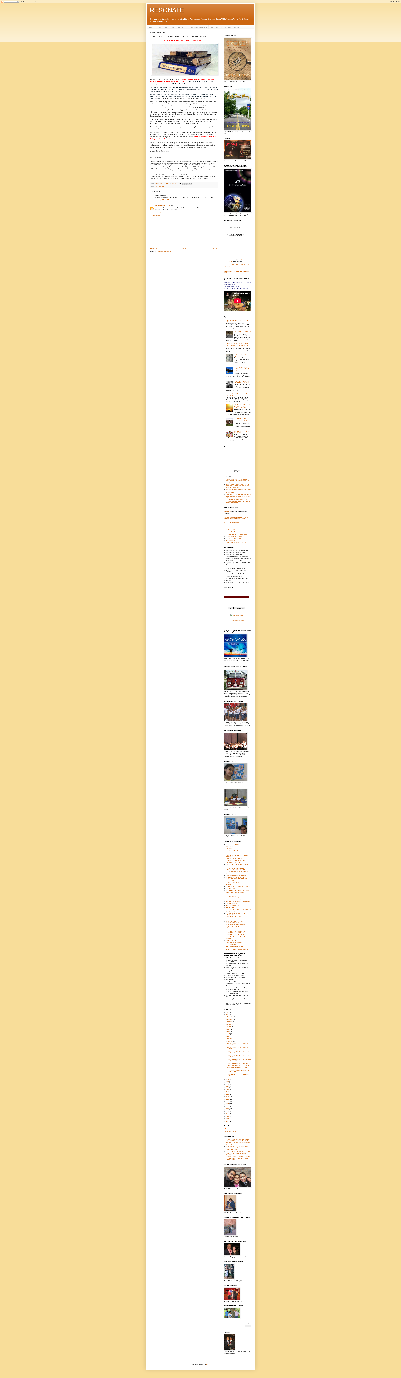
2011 (227, 1111)
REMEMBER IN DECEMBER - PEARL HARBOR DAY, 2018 (242, 382)
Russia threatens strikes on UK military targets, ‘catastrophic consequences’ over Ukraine (237, 480)
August (229, 1026)
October (229, 1022)
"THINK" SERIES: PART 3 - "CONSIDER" (238, 1065)
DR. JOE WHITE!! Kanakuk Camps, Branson (238, 886)
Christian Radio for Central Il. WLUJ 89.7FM (238, 534)
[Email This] (183, 184)
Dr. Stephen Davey (231, 888)
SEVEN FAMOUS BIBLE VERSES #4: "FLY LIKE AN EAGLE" (241, 369)
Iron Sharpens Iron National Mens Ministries (238, 901)
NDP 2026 (181, 27)
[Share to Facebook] (189, 184)
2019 (227, 1092)
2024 (227, 1079)
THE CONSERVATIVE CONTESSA (235, 947)
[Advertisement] (183, 232)
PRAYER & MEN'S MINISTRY (197, 27)
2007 (227, 1121)
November (230, 1019)
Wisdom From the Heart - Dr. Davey (236, 542)
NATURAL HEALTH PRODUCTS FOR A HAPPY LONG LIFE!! (237, 914)
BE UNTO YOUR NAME (232, 844)
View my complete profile (231, 1131)
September (230, 1024)
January (229, 1041)
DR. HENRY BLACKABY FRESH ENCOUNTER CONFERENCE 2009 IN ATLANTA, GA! (237, 879)
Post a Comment (157, 215)
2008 (227, 1118)
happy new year (160, 186)
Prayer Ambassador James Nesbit (235, 925)
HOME (150, 27)
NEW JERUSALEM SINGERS (234, 917)
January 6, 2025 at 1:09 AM (162, 212)
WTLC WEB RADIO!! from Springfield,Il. (237, 949)
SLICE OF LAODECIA (232, 940)
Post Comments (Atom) (164, 251)
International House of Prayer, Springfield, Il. (238, 899)
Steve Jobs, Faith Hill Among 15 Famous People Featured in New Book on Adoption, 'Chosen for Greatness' (238, 1148)
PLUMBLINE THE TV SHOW (165, 27)
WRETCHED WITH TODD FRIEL (233, 522)
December (230, 1017)
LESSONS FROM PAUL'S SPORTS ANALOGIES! (241, 419)
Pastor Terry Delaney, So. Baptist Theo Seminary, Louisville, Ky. (236, 922)
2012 (227, 1109)
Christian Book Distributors (233, 532)
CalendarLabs (237, 471)
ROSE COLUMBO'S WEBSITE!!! (235, 935)
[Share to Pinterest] (191, 184)
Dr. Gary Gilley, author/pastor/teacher (236, 875)
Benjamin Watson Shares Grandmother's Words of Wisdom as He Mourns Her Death (238, 1139)
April (228, 1034)
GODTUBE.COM (230, 894)
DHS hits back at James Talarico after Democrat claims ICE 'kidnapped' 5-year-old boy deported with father (238, 501)
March (229, 1036)
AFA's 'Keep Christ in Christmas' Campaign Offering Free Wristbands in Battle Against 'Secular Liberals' (238, 1158)
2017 (227, 1096)
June (228, 1029)
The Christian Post (231, 540)
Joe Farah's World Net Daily (233, 538)
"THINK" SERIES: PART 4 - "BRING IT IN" (238, 1063)
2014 (227, 1104)
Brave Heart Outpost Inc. (232, 851)
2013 (227, 1106)
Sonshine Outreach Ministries (234, 942)
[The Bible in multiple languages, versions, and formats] (236, 615)
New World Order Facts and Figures (236, 919)
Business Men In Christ (232, 853)
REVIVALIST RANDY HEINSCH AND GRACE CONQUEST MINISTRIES (236, 931)
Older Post (214, 248)
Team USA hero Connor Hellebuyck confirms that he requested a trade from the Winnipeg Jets (238, 496)
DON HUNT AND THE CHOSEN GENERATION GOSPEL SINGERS (235, 868)
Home (184, 248)
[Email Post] (180, 183)
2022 (227, 1084)
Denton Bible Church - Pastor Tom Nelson (237, 536)
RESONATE (167, 10)
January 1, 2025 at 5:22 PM (162, 200)
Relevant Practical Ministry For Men (236, 929)
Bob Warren (229, 848)
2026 (227, 1012)
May (228, 1031)
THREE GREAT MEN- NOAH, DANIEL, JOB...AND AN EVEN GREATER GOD (237, 344)
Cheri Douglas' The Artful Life (234, 858)
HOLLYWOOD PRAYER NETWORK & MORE (225, 27)
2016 (227, 1099)
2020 (227, 1089)
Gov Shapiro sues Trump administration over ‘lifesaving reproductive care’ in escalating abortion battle (238, 491)
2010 (227, 1113)
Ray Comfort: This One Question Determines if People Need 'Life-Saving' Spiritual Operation (238, 1153)
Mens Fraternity (230, 907)
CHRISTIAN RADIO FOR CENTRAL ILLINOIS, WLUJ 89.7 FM (236, 861)
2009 (227, 1116)
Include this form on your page (236, 620)
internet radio (232, 259)
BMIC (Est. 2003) (230, 530)
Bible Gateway (230, 846)
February (230, 1039)
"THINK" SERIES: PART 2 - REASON (237, 1068)
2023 (227, 1082)
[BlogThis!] (185, 184)
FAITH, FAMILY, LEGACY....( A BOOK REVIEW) (242, 332)
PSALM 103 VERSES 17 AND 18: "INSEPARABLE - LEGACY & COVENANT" (242, 406)
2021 (227, 1087)
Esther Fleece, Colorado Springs (235, 892)
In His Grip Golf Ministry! (232, 897)
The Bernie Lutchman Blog (162, 205)
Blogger (208, 1364)
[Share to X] (187, 184)
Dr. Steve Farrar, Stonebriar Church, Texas (237, 890)
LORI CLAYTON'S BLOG (232, 905)
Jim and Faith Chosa (231, 903)
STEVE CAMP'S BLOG (232, 945)
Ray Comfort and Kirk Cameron (234, 927)
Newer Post (153, 248)
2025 (227, 1015)
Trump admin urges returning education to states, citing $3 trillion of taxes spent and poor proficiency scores (237, 486)
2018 (227, 1094)
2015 (227, 1101)
